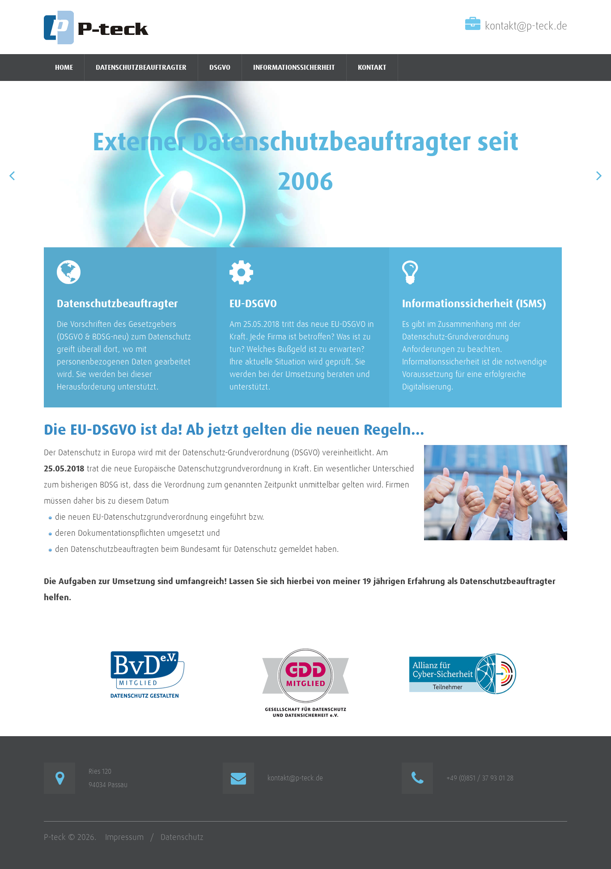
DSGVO (219, 67)
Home (64, 67)
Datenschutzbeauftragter (141, 67)
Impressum (124, 837)
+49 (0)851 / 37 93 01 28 (479, 778)
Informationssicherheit (294, 67)
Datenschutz (182, 837)
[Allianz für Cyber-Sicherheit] (463, 653)
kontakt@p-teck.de (526, 26)
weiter (581, 389)
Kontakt (372, 67)
